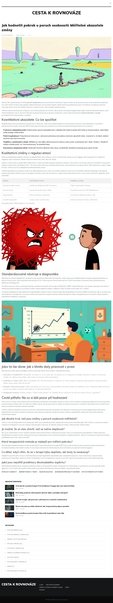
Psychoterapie (7, 35)
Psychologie (13, 557)
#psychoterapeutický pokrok (92, 472)
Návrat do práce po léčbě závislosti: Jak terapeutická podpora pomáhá (42, 506)
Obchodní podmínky (53, 585)
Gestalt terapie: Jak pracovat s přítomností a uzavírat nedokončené (41, 499)
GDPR (67, 587)
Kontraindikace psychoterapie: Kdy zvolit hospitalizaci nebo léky (40, 513)
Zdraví (10, 566)
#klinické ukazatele (46, 472)
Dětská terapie (14, 543)
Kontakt (42, 590)
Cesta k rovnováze (56, 12)
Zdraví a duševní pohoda (18, 553)
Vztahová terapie (15, 548)
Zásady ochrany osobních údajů (50, 587)
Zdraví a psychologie (17, 539)
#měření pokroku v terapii (28, 472)
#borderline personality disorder (67, 472)
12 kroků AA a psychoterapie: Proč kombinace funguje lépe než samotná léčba (45, 486)
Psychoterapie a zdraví (18, 534)
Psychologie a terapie (17, 562)
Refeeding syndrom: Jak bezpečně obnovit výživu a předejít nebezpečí (42, 493)
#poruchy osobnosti (9, 472)
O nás (41, 585)
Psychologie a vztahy (16, 571)
